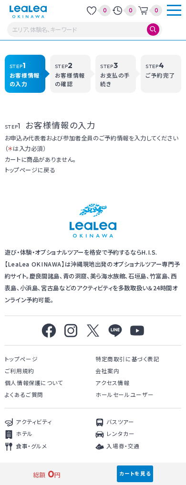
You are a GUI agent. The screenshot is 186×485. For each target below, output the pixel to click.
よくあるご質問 (24, 394)
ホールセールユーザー (124, 394)
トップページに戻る (30, 170)
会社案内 (107, 370)
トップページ (21, 359)
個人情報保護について (34, 382)
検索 (153, 29)
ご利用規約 (19, 370)
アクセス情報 (112, 382)
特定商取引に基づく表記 (127, 359)
